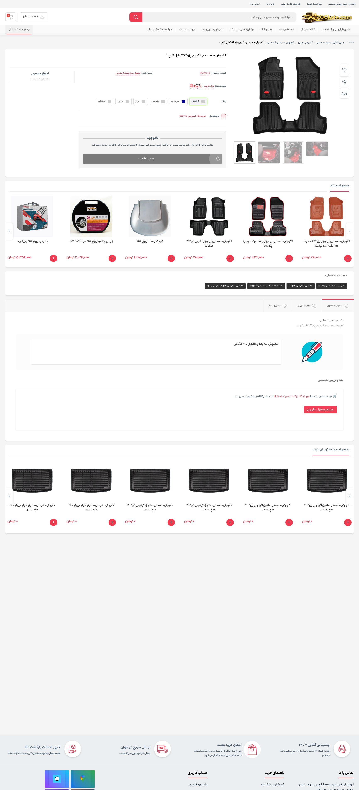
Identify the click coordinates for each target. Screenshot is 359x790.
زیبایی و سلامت (187, 30)
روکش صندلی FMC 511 (242, 30)
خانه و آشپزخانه (286, 30)
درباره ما (270, 4)
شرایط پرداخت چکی (290, 4)
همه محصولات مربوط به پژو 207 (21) (266, 286)
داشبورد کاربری (198, 785)
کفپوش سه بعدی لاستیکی (128, 73)
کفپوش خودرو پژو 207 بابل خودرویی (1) (225, 286)
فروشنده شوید (314, 4)
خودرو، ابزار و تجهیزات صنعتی (336, 30)
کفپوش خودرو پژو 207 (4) (300, 286)
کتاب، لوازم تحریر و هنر (212, 30)
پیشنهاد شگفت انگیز (19, 30)
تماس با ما (255, 4)
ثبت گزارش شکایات (272, 785)
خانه (351, 42)
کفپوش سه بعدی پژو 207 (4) (331, 286)
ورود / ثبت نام (31, 17)
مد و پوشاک (266, 30)
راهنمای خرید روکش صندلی (342, 4)
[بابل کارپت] (196, 86)
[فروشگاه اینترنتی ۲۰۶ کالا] (328, 18)
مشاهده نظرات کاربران (320, 410)
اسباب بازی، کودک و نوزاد (160, 30)
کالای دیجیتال (308, 30)
